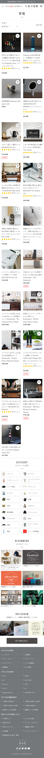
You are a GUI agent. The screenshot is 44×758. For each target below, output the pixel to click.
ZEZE (26, 684)
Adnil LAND (28, 680)
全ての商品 (28, 667)
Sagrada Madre (7, 692)
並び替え (4, 23)
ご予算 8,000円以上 (30, 705)
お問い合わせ (7, 722)
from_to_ (6, 684)
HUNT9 (27, 676)
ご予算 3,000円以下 (8, 701)
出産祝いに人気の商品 (9, 710)
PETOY (5, 688)
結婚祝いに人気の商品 (31, 710)
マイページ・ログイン (31, 722)
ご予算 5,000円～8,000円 (10, 705)
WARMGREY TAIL (30, 692)
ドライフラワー (7, 663)
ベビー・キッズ (7, 659)
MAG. (4, 676)
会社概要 (5, 731)
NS (3, 680)
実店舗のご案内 (29, 727)
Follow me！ (23, 640)
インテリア (6, 655)
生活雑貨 (27, 655)
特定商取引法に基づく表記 (11, 735)
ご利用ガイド (7, 718)
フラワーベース (29, 659)
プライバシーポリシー (31, 731)
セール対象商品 (29, 663)
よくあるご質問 (29, 718)
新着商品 (5, 667)
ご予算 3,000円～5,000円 (32, 701)
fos (26, 688)
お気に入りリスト (8, 727)
